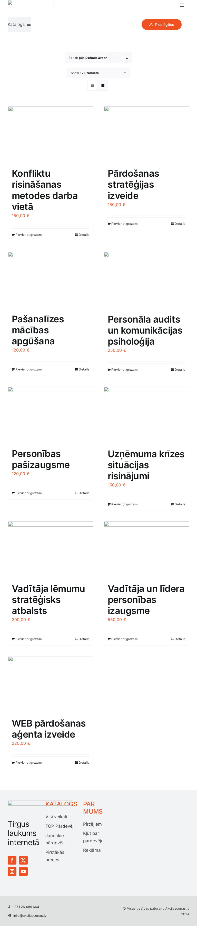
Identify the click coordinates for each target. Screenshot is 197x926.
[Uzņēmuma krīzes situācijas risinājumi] (146, 415)
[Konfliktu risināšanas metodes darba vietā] (50, 134)
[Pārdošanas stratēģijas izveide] (146, 134)
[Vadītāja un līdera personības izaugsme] (146, 549)
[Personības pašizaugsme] (50, 415)
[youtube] (23, 871)
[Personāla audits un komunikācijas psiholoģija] (146, 280)
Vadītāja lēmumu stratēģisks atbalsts (48, 599)
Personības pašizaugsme (41, 459)
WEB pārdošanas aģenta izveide (49, 729)
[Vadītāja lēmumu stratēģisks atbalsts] (50, 549)
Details (84, 235)
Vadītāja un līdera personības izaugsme (146, 599)
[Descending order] (127, 57)
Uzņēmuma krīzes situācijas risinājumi (146, 465)
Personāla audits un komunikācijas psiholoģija (145, 330)
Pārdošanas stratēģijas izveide (133, 184)
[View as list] (103, 85)
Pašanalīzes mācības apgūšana (38, 330)
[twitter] (23, 860)
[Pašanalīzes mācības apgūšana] (50, 280)
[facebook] (12, 860)
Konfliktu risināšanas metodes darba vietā (45, 190)
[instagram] (12, 871)
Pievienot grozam (28, 235)
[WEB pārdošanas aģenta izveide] (50, 684)
